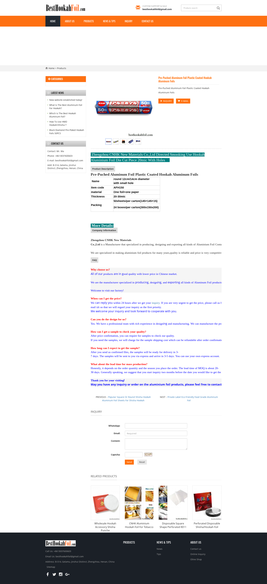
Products (89, 21)
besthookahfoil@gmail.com (157, 9)
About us (69, 21)
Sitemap (51, 566)
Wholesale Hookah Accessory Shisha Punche (105, 527)
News (159, 548)
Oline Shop (196, 559)
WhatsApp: (114, 425)
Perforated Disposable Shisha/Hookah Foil (207, 525)
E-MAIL (184, 100)
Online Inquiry (197, 554)
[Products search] (219, 8)
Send (129, 462)
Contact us (147, 21)
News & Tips (109, 21)
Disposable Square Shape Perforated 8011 (173, 525)
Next (149, 106)
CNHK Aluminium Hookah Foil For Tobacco (139, 525)
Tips (159, 554)
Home (53, 21)
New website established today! (65, 99)
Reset (142, 462)
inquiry (156, 302)
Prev (97, 106)
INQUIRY (167, 100)
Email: (117, 433)
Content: (115, 440)
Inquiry (128, 21)
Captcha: (115, 454)
